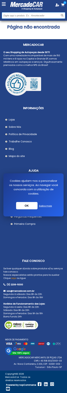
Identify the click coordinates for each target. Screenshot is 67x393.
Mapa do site (17, 156)
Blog (11, 149)
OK (27, 205)
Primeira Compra (24, 224)
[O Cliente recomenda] (33, 84)
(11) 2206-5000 (14, 284)
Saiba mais (45, 206)
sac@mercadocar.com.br (20, 290)
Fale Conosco (33, 261)
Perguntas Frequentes (28, 216)
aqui (13, 278)
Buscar (62, 15)
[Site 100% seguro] (17, 354)
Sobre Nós (15, 127)
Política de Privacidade (23, 134)
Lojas (12, 119)
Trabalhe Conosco (20, 141)
